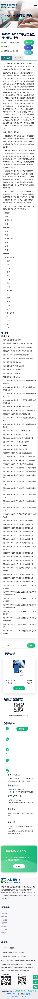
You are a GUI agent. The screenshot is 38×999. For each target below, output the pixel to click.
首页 (2, 19)
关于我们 (4, 923)
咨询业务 (4, 913)
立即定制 (22, 729)
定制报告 (28, 47)
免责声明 (4, 933)
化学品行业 (22, 19)
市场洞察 (4, 920)
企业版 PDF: (19, 683)
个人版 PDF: (19, 680)
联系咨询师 (29, 42)
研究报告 (4, 917)
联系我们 (19, 866)
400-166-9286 (8, 948)
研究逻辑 (28, 52)
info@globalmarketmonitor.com (15, 952)
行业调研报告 (12, 19)
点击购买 (19, 688)
